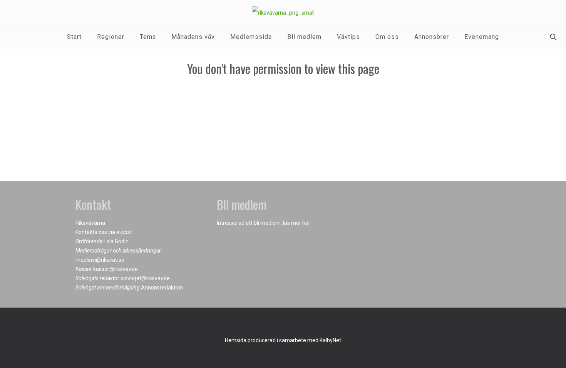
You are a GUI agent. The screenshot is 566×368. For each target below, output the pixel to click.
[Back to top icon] (283, 324)
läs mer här (296, 223)
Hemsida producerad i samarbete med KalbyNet (283, 340)
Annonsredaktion (162, 287)
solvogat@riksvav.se (145, 278)
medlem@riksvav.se (99, 260)
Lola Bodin (116, 241)
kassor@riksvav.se (115, 269)
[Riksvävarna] (283, 12)
